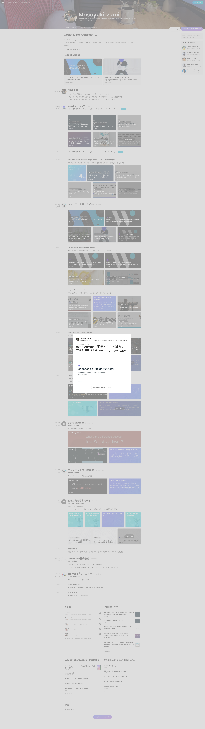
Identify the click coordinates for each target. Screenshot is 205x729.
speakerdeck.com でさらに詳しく (101, 387)
